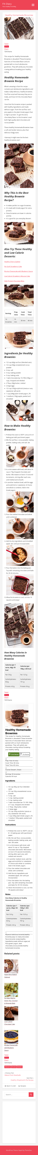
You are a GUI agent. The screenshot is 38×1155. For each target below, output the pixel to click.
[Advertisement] (19, 1122)
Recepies (23, 1086)
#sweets (19, 1067)
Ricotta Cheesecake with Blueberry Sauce (18, 271)
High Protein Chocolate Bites (14, 281)
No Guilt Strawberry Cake (13, 266)
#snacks (14, 1067)
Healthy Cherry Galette (12, 262)
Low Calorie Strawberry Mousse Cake (17, 276)
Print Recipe (15, 754)
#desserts (7, 1067)
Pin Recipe (25, 754)
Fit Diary (7, 4)
